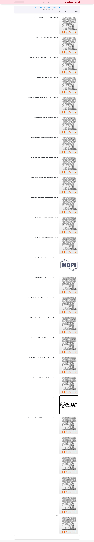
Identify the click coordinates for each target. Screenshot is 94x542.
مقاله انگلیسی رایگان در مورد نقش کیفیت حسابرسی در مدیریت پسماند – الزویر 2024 (45, 217)
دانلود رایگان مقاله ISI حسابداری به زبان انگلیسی (51, 7)
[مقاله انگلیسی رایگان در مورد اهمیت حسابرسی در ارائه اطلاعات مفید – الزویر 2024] (68, 25)
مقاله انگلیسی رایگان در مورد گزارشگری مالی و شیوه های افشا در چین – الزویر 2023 (45, 457)
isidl (51, 2)
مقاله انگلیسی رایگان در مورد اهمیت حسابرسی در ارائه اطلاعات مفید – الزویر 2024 (46, 17)
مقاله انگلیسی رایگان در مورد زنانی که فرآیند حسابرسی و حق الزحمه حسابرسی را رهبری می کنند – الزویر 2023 (42, 417)
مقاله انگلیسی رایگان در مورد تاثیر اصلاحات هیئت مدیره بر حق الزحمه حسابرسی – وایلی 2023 (44, 397)
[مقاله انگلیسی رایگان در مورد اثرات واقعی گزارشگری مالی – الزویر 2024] (68, 85)
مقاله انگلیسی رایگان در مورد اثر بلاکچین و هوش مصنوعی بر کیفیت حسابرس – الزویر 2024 (44, 157)
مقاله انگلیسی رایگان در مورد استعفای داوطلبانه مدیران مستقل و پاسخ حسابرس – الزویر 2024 (44, 57)
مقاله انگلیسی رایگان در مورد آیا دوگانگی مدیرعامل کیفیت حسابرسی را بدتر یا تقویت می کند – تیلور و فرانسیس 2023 (40, 537)
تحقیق (44, 2)
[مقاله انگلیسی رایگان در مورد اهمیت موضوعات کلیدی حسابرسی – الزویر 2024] (68, 245)
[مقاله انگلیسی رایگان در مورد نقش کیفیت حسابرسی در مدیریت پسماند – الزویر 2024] (68, 225)
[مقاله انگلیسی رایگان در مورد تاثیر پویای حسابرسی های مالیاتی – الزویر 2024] (68, 45)
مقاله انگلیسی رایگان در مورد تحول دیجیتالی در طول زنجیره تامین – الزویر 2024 (46, 117)
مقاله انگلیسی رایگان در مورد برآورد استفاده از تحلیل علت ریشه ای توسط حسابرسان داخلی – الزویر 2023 (42, 357)
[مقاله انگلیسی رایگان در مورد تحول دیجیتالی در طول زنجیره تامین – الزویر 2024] (68, 125)
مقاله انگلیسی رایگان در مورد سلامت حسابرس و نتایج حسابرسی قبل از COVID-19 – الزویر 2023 (43, 337)
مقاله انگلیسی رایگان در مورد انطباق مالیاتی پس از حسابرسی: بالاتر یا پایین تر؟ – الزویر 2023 (44, 277)
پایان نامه (47, 2)
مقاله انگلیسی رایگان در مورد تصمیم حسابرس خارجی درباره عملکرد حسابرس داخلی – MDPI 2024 (43, 257)
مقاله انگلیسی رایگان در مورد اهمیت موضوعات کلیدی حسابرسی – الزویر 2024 (46, 237)
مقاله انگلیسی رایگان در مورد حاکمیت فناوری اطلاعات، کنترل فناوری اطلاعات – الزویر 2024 (44, 197)
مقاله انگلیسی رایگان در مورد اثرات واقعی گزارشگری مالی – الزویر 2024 (47, 77)
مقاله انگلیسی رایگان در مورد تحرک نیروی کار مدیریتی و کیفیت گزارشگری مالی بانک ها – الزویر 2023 (43, 437)
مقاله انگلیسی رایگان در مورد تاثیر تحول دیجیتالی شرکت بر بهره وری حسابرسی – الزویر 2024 (44, 177)
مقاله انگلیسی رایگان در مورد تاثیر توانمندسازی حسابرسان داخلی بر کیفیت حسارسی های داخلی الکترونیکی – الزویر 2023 (40, 517)
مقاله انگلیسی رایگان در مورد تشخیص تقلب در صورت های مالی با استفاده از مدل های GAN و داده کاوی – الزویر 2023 (40, 477)
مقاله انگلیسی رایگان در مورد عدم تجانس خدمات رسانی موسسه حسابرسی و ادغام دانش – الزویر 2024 (42, 97)
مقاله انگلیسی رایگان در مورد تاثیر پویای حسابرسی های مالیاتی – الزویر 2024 (47, 37)
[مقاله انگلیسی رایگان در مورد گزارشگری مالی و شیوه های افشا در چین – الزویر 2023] (68, 464)
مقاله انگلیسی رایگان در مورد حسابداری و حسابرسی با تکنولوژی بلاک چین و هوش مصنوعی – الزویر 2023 (42, 497)
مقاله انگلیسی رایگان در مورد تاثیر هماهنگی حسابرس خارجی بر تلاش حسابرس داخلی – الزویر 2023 (43, 317)
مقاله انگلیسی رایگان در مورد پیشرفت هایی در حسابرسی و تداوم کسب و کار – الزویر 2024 (44, 137)
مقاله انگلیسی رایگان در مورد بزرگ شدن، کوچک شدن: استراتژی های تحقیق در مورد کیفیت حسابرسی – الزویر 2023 (41, 377)
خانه (58, 7)
